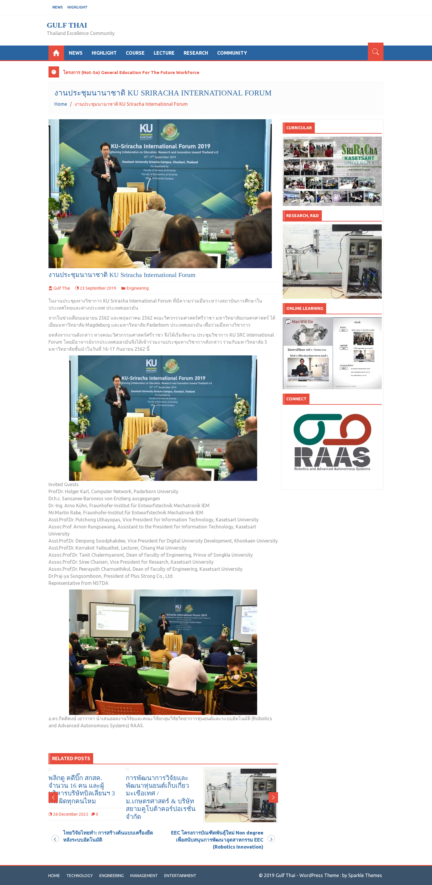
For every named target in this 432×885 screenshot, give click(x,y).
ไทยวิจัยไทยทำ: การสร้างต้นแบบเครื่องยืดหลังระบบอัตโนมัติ (108, 836)
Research (196, 53)
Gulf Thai (67, 25)
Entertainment (180, 875)
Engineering (138, 288)
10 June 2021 (220, 798)
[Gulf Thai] (56, 53)
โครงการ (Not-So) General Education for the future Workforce (131, 72)
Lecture (164, 53)
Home (54, 875)
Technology (79, 875)
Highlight (77, 7)
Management (144, 875)
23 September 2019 (98, 288)
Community (232, 53)
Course (135, 53)
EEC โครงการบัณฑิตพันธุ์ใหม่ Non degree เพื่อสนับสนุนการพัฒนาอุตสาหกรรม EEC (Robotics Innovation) (217, 839)
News (57, 7)
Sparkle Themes (365, 875)
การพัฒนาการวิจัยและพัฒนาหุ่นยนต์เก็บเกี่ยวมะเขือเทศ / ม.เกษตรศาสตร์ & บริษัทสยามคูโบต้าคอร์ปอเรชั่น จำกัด (83, 797)
